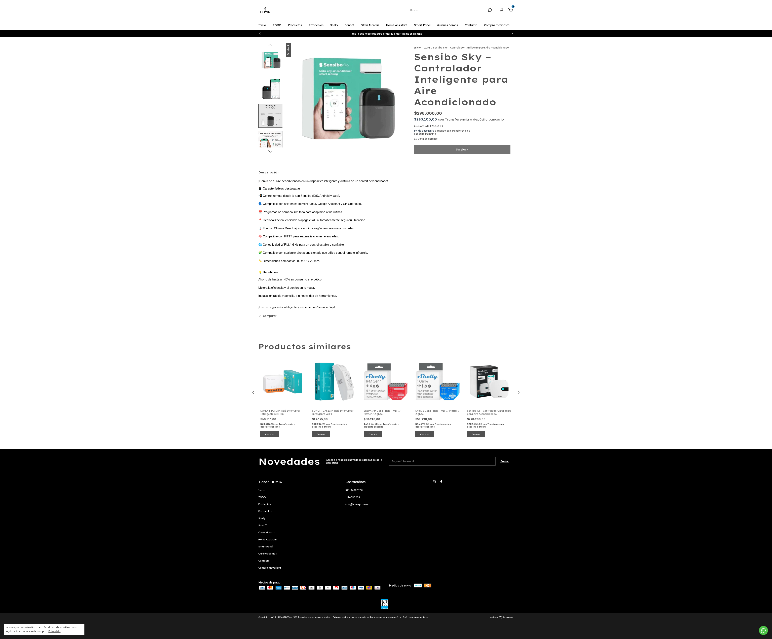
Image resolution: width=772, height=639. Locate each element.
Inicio (262, 25)
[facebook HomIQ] (441, 481)
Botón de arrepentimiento (415, 617)
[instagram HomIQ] (434, 481)
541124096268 (354, 490)
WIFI (427, 47)
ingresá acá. (392, 617)
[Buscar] (489, 10)
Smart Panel (422, 25)
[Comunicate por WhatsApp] (763, 630)
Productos (295, 25)
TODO (277, 25)
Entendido (54, 631)
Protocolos (316, 25)
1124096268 (352, 497)
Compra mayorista (496, 25)
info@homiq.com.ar (357, 504)
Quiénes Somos (447, 25)
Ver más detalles (427, 138)
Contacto (471, 25)
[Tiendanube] (501, 617)
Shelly (334, 25)
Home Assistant (396, 25)
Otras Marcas (370, 25)
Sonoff (349, 25)
